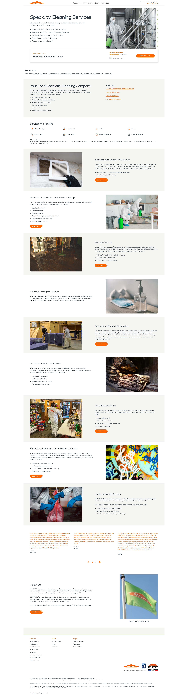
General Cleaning (35, 660)
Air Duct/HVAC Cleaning (74, 141)
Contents (32, 143)
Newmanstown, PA (88, 73)
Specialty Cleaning (35, 657)
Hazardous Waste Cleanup (43, 143)
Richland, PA (99, 73)
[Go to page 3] (96, 562)
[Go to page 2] (94, 562)
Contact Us (105, 3)
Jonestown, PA (65, 73)
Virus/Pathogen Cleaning (60, 141)
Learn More (100, 180)
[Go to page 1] (92, 562)
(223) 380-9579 (152, 3)
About (96, 3)
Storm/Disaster (34, 649)
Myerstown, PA (55, 73)
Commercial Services (113, 92)
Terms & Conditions (78, 641)
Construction (33, 652)
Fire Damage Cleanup (113, 99)
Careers (54, 644)
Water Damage (34, 641)
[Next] (99, 562)
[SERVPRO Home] (37, 2)
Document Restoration (109, 141)
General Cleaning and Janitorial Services (120, 89)
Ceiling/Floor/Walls (97, 141)
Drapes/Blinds (120, 141)
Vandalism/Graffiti (151, 141)
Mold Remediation (112, 96)
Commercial (87, 3)
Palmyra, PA (37, 73)
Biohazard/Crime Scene (46, 141)
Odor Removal (128, 141)
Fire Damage (33, 644)
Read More (35, 612)
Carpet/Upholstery (87, 141)
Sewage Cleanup (34, 141)
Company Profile (56, 641)
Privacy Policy (76, 644)
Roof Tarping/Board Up (139, 141)
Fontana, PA (107, 73)
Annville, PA (45, 73)
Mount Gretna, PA (76, 73)
